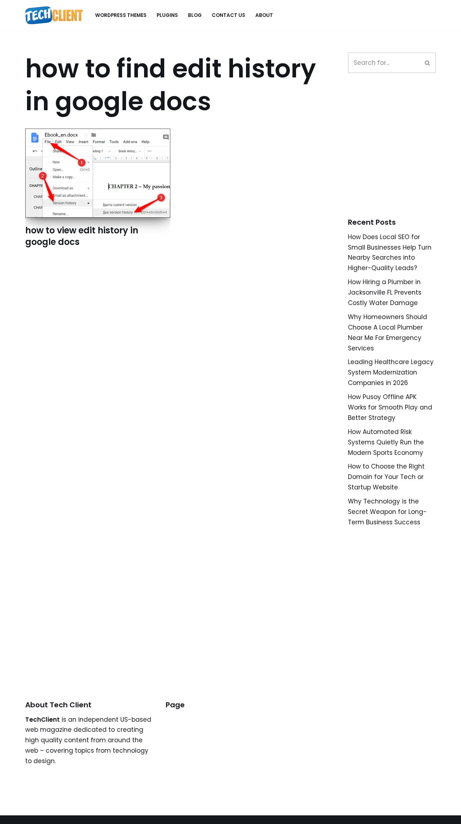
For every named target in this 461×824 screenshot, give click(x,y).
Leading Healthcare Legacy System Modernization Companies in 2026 (391, 372)
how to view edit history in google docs (81, 235)
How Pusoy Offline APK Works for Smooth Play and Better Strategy (390, 407)
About (264, 15)
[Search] (428, 62)
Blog (195, 15)
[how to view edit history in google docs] (97, 173)
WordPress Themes (121, 15)
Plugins (167, 15)
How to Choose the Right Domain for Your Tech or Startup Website (386, 477)
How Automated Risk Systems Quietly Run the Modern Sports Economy (386, 442)
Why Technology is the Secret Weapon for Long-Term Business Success (387, 512)
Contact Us (228, 15)
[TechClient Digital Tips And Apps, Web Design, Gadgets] (54, 15)
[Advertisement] (402, 153)
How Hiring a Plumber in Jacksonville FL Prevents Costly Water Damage (384, 292)
